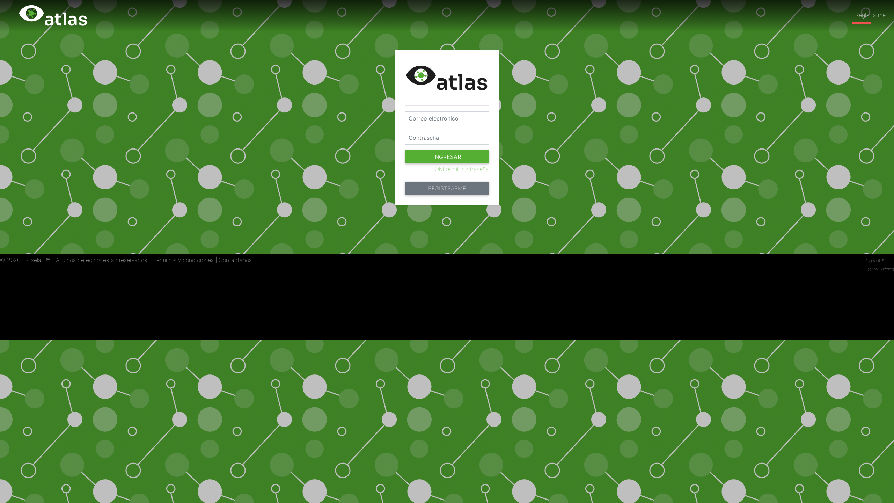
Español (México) (879, 269)
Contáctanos (235, 259)
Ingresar (447, 156)
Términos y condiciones (183, 259)
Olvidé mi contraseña (462, 169)
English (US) (875, 260)
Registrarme (870, 15)
